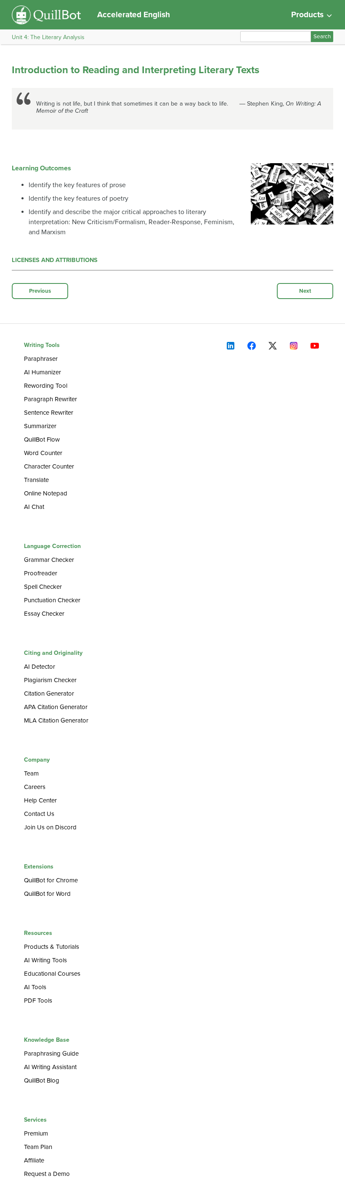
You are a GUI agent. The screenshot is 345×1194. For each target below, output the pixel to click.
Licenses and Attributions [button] (55, 260)
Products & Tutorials (51, 946)
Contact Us (39, 814)
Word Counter (43, 453)
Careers (34, 787)
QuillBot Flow (42, 439)
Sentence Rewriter (48, 412)
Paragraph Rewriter (50, 399)
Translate (36, 480)
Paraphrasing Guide (51, 1053)
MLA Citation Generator (56, 720)
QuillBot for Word (47, 893)
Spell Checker (43, 586)
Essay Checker (44, 613)
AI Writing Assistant (50, 1067)
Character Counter (49, 466)
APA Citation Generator (56, 707)
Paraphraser (41, 359)
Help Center (40, 800)
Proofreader (40, 573)
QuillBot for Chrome (51, 880)
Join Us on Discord (50, 827)
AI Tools (35, 987)
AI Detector (39, 666)
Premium (36, 1133)
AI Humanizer (42, 372)
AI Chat (34, 507)
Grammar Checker (49, 560)
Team (31, 773)
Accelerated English (133, 14)
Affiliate (34, 1160)
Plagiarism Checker (50, 680)
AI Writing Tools (45, 960)
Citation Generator (49, 693)
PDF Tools (38, 1000)
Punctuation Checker (52, 600)
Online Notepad (45, 493)
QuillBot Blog (41, 1080)
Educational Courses (52, 973)
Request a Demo (47, 1174)
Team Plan (38, 1147)
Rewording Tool (45, 385)
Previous (40, 291)
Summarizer (40, 426)
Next (305, 291)
